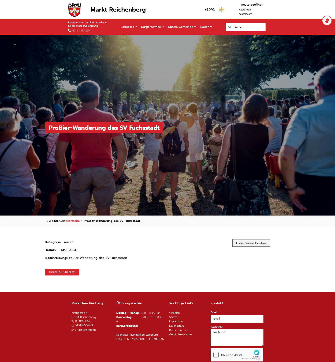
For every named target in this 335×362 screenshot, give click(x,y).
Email (214, 312)
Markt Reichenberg (118, 9)
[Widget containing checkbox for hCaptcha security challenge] (237, 354)
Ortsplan (174, 313)
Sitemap (174, 317)
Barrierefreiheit (178, 330)
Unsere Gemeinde (180, 27)
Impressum (176, 321)
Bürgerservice (151, 27)
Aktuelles (127, 27)
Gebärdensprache (180, 334)
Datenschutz (176, 326)
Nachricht (217, 327)
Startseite (73, 221)
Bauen (204, 27)
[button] (82, 325)
